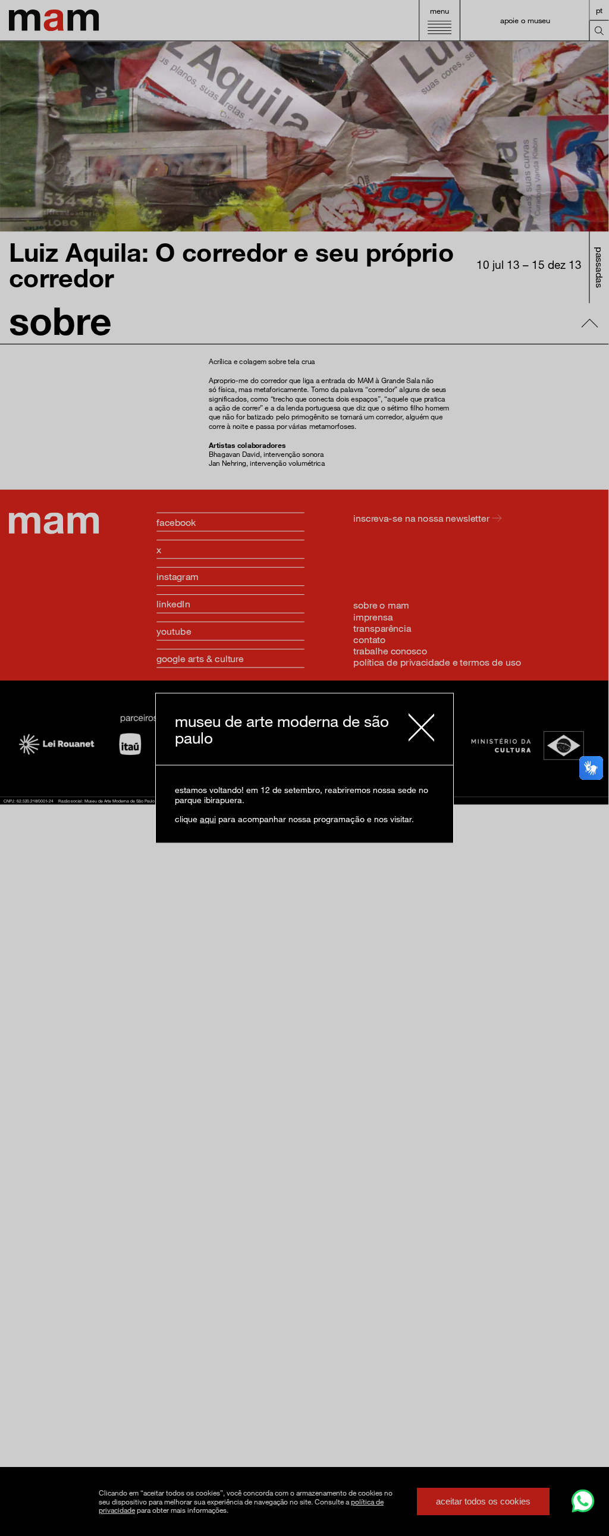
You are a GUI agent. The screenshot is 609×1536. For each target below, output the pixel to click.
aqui (208, 818)
